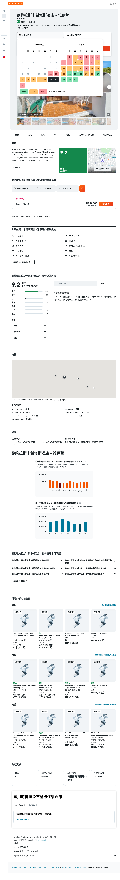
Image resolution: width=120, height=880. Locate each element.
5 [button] (33, 62)
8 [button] (50, 62)
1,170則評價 (30, 22)
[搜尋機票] (4, 10)
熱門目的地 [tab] (33, 805)
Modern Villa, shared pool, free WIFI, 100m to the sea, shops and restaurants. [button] (103, 735)
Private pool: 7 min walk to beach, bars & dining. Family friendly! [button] (23, 635)
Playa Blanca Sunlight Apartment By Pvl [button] (47, 686)
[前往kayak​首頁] (15, 3)
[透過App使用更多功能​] (4, 32)
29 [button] (50, 79)
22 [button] (50, 74)
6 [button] (39, 62)
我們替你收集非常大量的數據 (26, 851)
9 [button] (56, 62)
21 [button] (45, 74)
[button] (4, 3)
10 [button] (22, 68)
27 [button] (39, 79)
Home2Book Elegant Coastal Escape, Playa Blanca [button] (49, 636)
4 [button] (28, 62)
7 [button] (44, 62)
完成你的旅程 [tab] (20, 805)
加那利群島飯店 (54, 867)
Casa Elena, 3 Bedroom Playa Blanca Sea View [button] (76, 734)
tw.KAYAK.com (16, 867)
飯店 (24, 867)
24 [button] (22, 79)
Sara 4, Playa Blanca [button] (99, 633)
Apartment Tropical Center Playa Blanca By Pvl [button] (75, 686)
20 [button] (39, 74)
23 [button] (56, 74)
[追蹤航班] (4, 43)
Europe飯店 (32, 867)
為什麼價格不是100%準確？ (25, 855)
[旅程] (4, 50)
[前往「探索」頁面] (4, 38)
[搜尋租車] (4, 20)
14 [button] (45, 68)
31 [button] (22, 85)
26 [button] (34, 79)
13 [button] (39, 68)
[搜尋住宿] (4, 15)
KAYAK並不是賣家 (21, 847)
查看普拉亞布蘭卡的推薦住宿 (105, 704)
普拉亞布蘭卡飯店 (23, 820)
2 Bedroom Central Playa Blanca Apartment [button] (74, 634)
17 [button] (22, 74)
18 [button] (28, 74)
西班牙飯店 (42, 867)
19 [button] (34, 74)
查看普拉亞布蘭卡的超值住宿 (105, 655)
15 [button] (50, 68)
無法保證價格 (42, 840)
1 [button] (50, 57)
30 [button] (56, 79)
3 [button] (22, 62)
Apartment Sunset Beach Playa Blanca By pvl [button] (24, 686)
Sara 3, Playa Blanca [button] (99, 685)
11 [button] (28, 68)
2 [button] (56, 57)
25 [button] (28, 79)
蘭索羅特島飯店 (67, 867)
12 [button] (34, 68)
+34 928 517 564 (23, 28)
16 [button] (56, 68)
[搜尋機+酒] (4, 25)
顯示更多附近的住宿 (109, 605)
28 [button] (45, 79)
